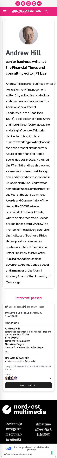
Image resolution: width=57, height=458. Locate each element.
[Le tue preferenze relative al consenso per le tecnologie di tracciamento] (52, 453)
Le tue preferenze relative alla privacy (31, 448)
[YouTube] (39, 3)
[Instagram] (28, 3)
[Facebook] (23, 3)
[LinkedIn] (34, 3)
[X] (17, 3)
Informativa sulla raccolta (18, 454)
